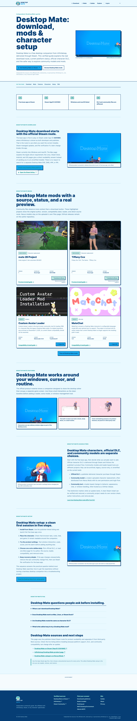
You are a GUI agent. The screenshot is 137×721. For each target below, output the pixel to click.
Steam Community (60, 704)
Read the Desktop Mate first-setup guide (31, 579)
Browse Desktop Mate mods (53, 67)
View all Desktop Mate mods (68, 353)
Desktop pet (80, 704)
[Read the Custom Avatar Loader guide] (41, 301)
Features (40, 84)
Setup (54, 84)
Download (75, 3)
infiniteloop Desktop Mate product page (49, 652)
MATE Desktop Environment (85, 706)
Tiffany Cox (78, 257)
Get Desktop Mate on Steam (29, 67)
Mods (84, 3)
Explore (99, 3)
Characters (47, 84)
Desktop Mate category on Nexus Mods (49, 656)
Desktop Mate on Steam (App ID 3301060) (50, 648)
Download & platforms (83, 699)
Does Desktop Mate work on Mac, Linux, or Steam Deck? (53, 615)
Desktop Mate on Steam (61, 699)
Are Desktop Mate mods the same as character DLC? (51, 621)
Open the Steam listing (27, 172)
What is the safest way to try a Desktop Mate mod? (50, 627)
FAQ (58, 84)
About (102, 701)
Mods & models (81, 701)
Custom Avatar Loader (31, 323)
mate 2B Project (27, 257)
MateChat (77, 323)
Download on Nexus (58, 278)
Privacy (102, 704)
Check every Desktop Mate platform (29, 167)
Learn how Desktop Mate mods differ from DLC (81, 500)
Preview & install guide (26, 282)
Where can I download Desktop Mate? (46, 609)
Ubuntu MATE (81, 709)
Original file (60, 344)
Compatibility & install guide (27, 345)
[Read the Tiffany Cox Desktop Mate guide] (95, 235)
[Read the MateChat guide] (95, 301)
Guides (92, 3)
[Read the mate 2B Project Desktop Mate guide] (41, 235)
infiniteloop (58, 701)
